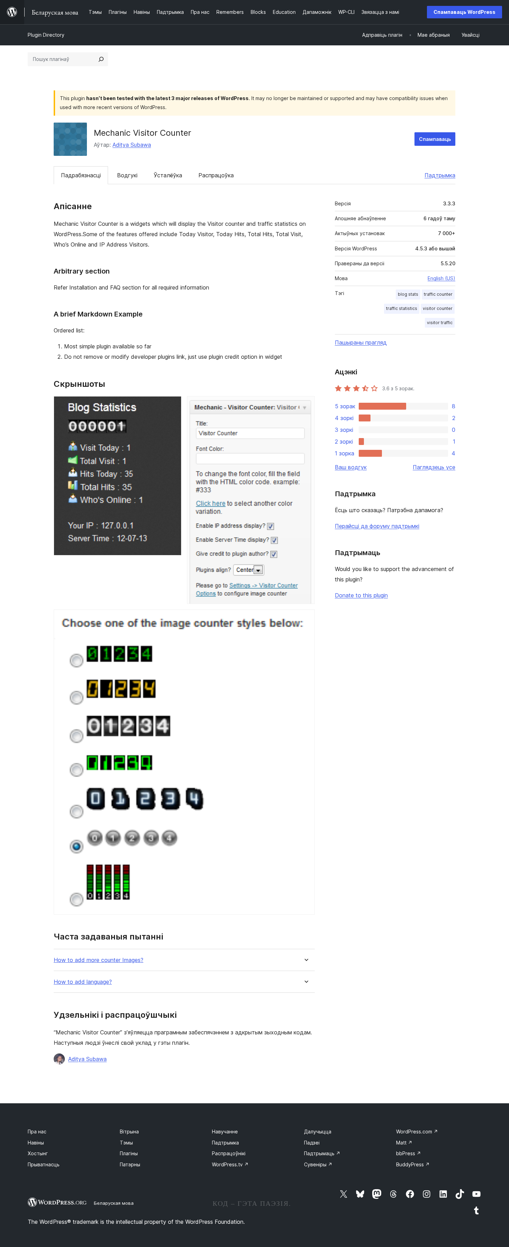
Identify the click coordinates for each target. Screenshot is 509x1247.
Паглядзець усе (434, 467)
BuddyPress (413, 1164)
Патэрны (130, 1164)
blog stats (408, 294)
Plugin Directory (46, 35)
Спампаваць (435, 139)
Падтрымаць (322, 1153)
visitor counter (438, 308)
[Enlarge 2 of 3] (305, 405)
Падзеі (312, 1143)
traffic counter (438, 294)
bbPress (408, 1153)
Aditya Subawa (132, 144)
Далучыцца (317, 1131)
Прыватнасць (44, 1164)
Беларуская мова (114, 1203)
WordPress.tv (230, 1164)
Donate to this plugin (361, 595)
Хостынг (38, 1153)
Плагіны (129, 1153)
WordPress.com (417, 1131)
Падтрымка (440, 175)
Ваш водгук (351, 467)
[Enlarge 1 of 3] (172, 405)
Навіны (36, 1143)
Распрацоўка (216, 175)
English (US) (441, 278)
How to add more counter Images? (98, 960)
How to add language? (83, 982)
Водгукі (127, 175)
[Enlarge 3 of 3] (305, 618)
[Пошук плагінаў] (101, 59)
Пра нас (37, 1131)
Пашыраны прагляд (361, 342)
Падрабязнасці (81, 175)
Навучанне (225, 1131)
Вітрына (129, 1131)
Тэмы (126, 1143)
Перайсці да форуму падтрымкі (377, 526)
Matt (404, 1143)
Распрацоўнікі (228, 1153)
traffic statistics (401, 308)
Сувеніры (318, 1164)
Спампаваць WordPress (464, 12)
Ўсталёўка (168, 175)
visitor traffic (440, 322)
